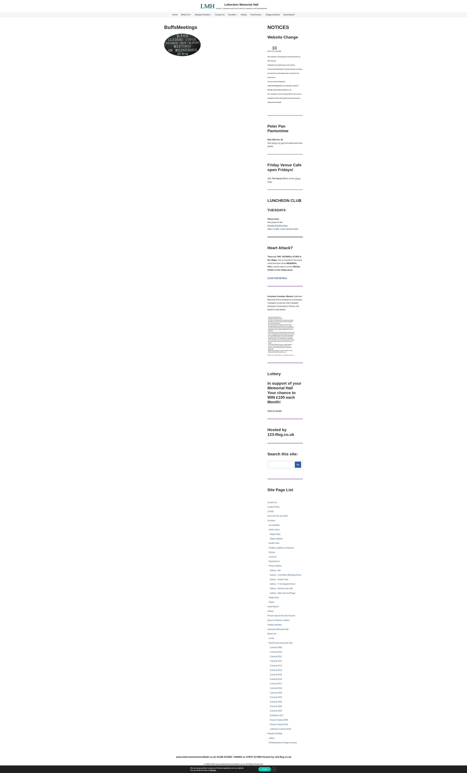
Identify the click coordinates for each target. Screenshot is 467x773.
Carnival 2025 (276, 711)
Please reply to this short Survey (281, 616)
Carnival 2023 (276, 702)
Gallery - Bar (275, 570)
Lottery (271, 738)
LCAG (271, 638)
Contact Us (220, 15)
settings (213, 770)
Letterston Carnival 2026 (280, 729)
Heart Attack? (289, 15)
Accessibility (274, 525)
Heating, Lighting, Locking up (281, 548)
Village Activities (273, 15)
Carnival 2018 (276, 688)
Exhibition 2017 (276, 715)
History (244, 15)
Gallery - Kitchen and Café (281, 588)
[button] (191, 14)
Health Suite (274, 543)
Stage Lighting (276, 539)
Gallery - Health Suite (279, 579)
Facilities (271, 521)
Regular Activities (275, 226)
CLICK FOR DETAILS (277, 278)
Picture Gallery (275, 566)
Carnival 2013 (276, 666)
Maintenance (274, 561)
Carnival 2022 (276, 697)
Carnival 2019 (276, 693)
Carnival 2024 (276, 706)
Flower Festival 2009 (279, 720)
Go (298, 465)
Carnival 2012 (276, 661)
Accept (264, 769)
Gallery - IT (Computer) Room (282, 584)
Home (175, 15)
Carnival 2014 (276, 670)
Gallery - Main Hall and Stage (282, 593)
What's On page (278, 143)
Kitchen (272, 552)
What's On (271, 634)
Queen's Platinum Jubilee (278, 620)
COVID (270, 511)
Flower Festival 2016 (279, 724)
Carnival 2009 (276, 647)
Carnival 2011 (276, 656)
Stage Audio (275, 534)
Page (285, 226)
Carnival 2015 (276, 675)
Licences (272, 557)
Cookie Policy (273, 507)
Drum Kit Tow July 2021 (277, 516)
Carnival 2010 (276, 652)
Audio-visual (274, 530)
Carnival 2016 (276, 679)
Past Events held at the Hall (280, 643)
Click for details (274, 411)
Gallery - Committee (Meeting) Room (285, 575)
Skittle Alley (274, 598)
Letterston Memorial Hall (277, 629)
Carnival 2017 (276, 684)
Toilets (271, 602)
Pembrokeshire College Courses (283, 743)
